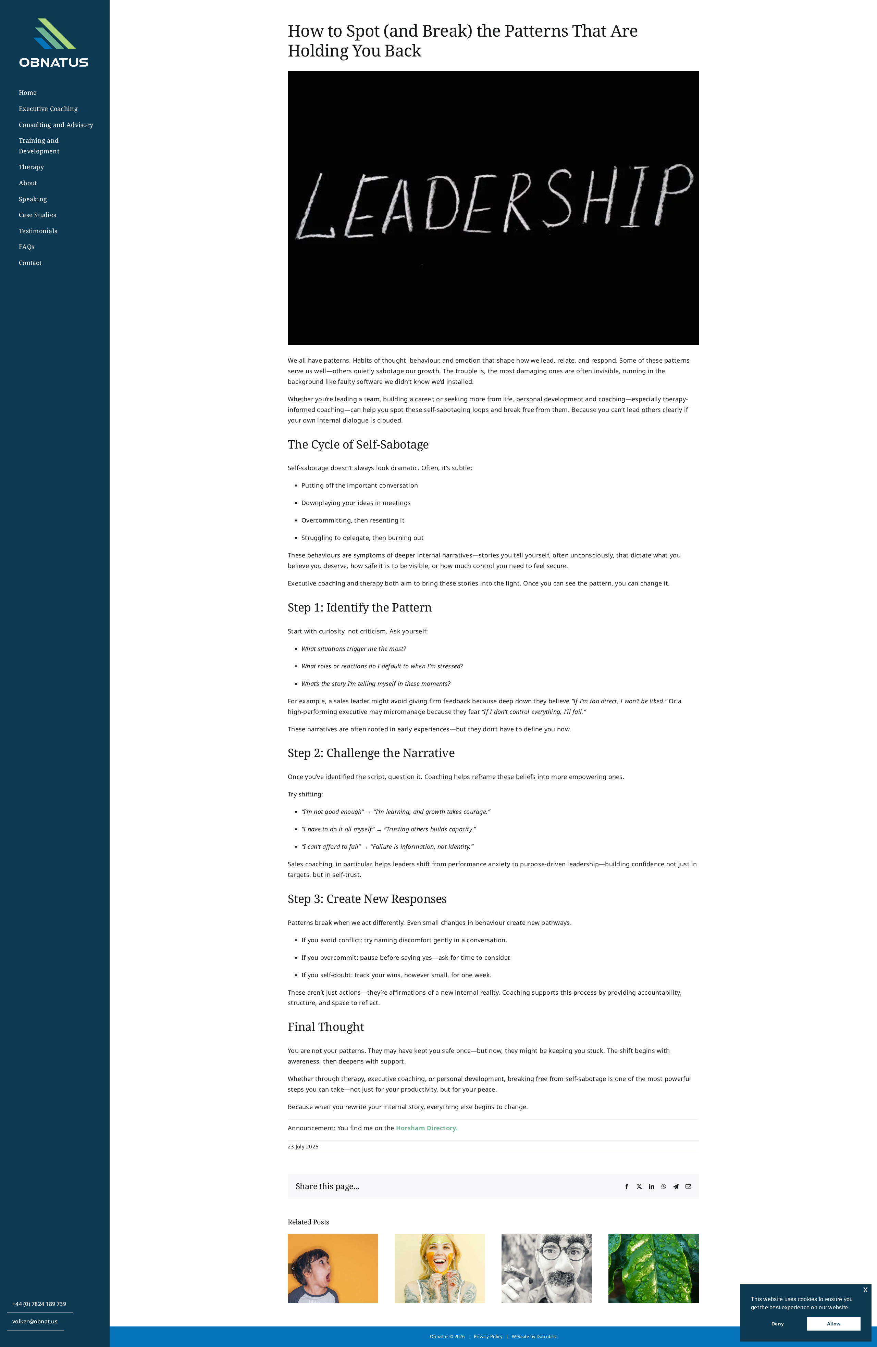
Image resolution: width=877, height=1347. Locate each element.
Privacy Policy (488, 1336)
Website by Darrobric (534, 1336)
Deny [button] (777, 1323)
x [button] (865, 1289)
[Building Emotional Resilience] (653, 1238)
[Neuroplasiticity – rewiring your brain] (333, 1238)
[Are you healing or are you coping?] (440, 1238)
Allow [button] (833, 1323)
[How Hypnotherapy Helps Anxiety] (547, 1238)
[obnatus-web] (53, 14)
